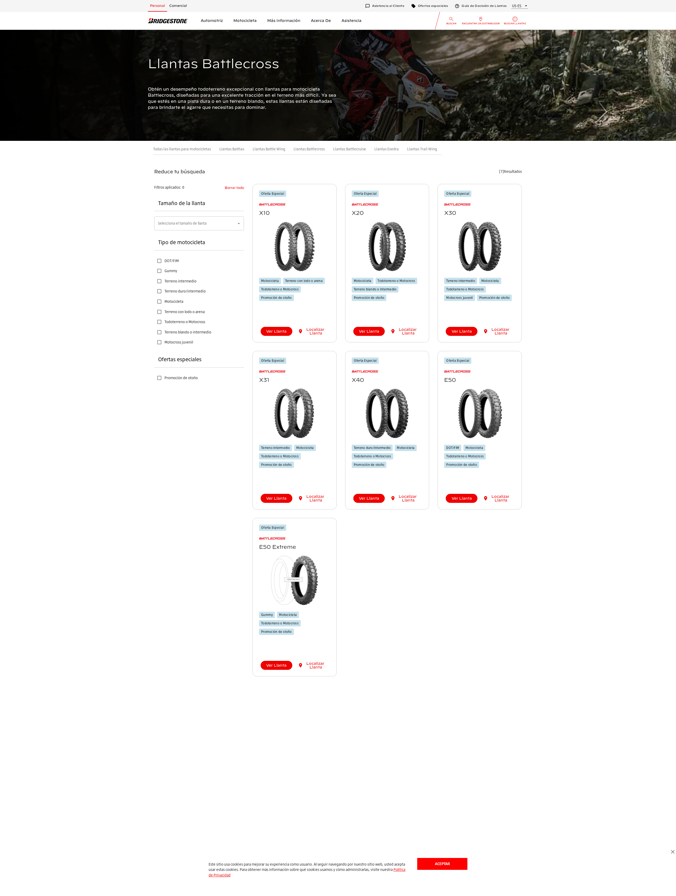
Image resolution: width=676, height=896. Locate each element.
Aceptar (442, 863)
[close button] (672, 852)
